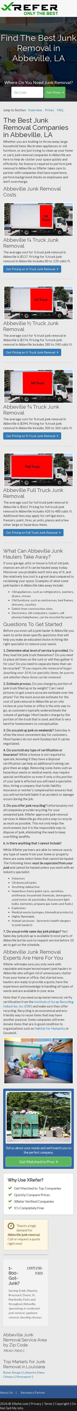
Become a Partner (33, 1392)
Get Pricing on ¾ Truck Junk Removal (30, 436)
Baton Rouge (12, 1372)
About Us (6, 1392)
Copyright (62, 1404)
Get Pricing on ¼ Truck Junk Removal (30, 269)
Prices (49, 110)
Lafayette (29, 1372)
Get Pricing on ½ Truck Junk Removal (30, 352)
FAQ (60, 110)
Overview (35, 110)
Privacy (36, 1404)
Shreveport (23, 1376)
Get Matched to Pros (36, 1161)
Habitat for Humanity (50, 1028)
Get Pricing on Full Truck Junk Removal (32, 532)
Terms (48, 1404)
